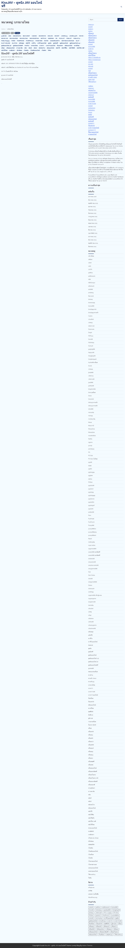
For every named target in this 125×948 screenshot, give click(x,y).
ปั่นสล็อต (90, 698)
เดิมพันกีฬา (91, 844)
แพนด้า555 (109, 934)
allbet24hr (91, 286)
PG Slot (62, 38)
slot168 (90, 578)
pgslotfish (91, 502)
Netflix (43, 38)
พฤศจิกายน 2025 (93, 203)
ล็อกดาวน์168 (92, 725)
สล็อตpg (90, 755)
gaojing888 (91, 349)
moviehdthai (34, 38)
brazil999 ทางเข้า (93, 312)
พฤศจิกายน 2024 (93, 243)
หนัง (25, 48)
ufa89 (90, 612)
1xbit (89, 266)
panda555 (91, 449)
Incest (57, 36)
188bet (90, 259)
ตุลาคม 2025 (92, 206)
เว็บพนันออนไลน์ (35, 50)
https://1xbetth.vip (94, 57)
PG (56, 38)
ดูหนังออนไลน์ (64, 43)
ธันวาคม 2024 (92, 240)
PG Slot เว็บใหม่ (92, 459)
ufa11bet (90, 608)
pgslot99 (91, 492)
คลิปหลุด (21, 43)
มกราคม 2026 (92, 196)
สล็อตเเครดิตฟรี (92, 781)
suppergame (92, 598)
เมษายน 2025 (92, 226)
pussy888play (92, 532)
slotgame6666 (92, 582)
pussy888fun (92, 528)
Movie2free (14, 38)
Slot (77, 40)
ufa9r (89, 615)
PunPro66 (20, 40)
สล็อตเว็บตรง (92, 35)
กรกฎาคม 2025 (92, 216)
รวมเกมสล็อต (92, 721)
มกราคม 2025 (92, 236)
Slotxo (14, 43)
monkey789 (91, 419)
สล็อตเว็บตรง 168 (93, 778)
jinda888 (90, 372)
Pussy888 (39, 40)
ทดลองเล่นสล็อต (93, 671)
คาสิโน (34, 43)
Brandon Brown (7, 57)
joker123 (91, 24)
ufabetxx (91, 618)
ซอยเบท (90, 645)
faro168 (90, 339)
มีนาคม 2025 (92, 230)
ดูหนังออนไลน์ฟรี (18, 45)
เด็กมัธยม (19, 50)
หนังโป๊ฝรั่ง (72, 48)
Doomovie (42, 36)
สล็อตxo (90, 758)
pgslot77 (77, 38)
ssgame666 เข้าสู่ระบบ (95, 595)
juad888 (90, 382)
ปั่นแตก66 (60, 45)
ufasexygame (92, 625)
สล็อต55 (90, 735)
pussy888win (92, 535)
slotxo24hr (91, 588)
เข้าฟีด (90, 890)
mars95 (90, 415)
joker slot (91, 79)
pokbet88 (91, 512)
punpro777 (92, 130)
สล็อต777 (91, 741)
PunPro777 (30, 40)
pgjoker (90, 475)
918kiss (90, 86)
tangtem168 (91, 602)
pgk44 (90, 479)
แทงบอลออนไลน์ (93, 868)
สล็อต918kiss (100, 929)
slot (89, 71)
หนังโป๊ (58, 48)
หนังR (30, 48)
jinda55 (90, 29)
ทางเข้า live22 (92, 678)
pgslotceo (91, 499)
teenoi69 (90, 605)
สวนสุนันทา (91, 788)
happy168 (91, 352)
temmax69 (99, 918)
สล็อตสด (90, 764)
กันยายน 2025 (92, 210)
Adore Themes (87, 945)
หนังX (35, 48)
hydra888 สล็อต (93, 362)
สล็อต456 (106, 926)
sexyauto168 (92, 562)
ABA (9, 36)
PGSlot (69, 38)
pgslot (90, 44)
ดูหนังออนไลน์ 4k (6, 45)
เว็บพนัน (26, 50)
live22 (90, 112)
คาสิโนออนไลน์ (42, 43)
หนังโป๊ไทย (4, 50)
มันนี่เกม (90, 715)
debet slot (91, 326)
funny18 (90, 346)
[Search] (121, 6)
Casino (34, 36)
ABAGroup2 (17, 36)
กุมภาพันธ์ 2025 (92, 233)
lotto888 (90, 409)
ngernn (51, 38)
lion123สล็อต (92, 392)
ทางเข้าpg (91, 681)
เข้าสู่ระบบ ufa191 (93, 838)
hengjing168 (91, 356)
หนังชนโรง (42, 48)
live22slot (91, 399)
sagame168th (55, 40)
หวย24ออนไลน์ (92, 828)
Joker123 (64, 36)
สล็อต (3, 48)
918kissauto (91, 276)
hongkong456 (92, 359)
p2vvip (90, 445)
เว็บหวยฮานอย (92, 864)
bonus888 (91, 306)
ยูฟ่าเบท (90, 718)
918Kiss (4, 36)
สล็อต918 (91, 748)
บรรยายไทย (34, 45)
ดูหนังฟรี (55, 43)
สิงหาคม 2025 (92, 213)
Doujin (50, 36)
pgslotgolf (91, 505)
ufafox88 (91, 622)
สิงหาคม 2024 (92, 246)
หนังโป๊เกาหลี (80, 48)
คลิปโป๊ (28, 43)
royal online (91, 545)
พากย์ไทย (76, 45)
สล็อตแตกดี (91, 784)
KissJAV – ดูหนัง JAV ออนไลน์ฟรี (21, 4)
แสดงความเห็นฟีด (93, 894)
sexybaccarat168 (68, 40)
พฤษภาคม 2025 (92, 223)
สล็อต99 (90, 751)
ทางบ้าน (27, 45)
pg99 (89, 465)
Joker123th (73, 36)
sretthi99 (91, 592)
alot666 (90, 289)
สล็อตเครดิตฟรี (92, 771)
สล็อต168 (91, 731)
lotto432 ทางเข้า (93, 402)
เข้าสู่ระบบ (91, 887)
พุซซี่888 (90, 711)
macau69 (91, 412)
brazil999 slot (92, 309)
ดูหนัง (49, 43)
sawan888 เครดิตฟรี (94, 552)
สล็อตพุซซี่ (91, 761)
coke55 (90, 322)
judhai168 (91, 386)
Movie (81, 36)
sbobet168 (91, 558)
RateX (46, 40)
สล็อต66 (91, 33)
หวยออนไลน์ (92, 134)
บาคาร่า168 (92, 103)
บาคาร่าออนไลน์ (50, 45)
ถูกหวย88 (91, 668)
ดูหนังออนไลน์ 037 (75, 43)
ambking (91, 292)
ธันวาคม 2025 (92, 200)
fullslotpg (91, 110)
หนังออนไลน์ (50, 48)
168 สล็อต (91, 256)
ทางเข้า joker (92, 77)
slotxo (90, 51)
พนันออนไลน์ (68, 45)
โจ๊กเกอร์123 (92, 82)
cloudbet (91, 319)
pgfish (90, 469)
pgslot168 (91, 485)
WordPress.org (92, 897)
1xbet (90, 262)
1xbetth (91, 907)
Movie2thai (24, 38)
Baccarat (26, 36)
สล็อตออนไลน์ (10, 48)
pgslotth (90, 509)
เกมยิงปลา (12, 50)
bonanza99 (91, 302)
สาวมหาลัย (19, 48)
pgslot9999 (5, 40)
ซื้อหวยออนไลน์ (93, 132)
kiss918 (90, 66)
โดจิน (49, 50)
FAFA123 (90, 336)
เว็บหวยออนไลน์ (93, 861)
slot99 (90, 31)
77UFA (90, 269)
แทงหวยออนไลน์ (93, 871)
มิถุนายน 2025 (92, 220)
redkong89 (91, 542)
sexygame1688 (92, 568)
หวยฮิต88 (91, 831)
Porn (13, 40)
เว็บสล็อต (91, 854)
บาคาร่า (42, 45)
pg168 (90, 27)
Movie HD (4, 38)
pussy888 (91, 46)
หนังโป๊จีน (64, 48)
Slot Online (5, 43)
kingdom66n (92, 389)
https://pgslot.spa (94, 60)
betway (90, 299)
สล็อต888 (91, 40)
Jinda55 (90, 369)
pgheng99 (91, 108)
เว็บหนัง (44, 50)
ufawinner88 (92, 628)
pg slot (90, 64)
